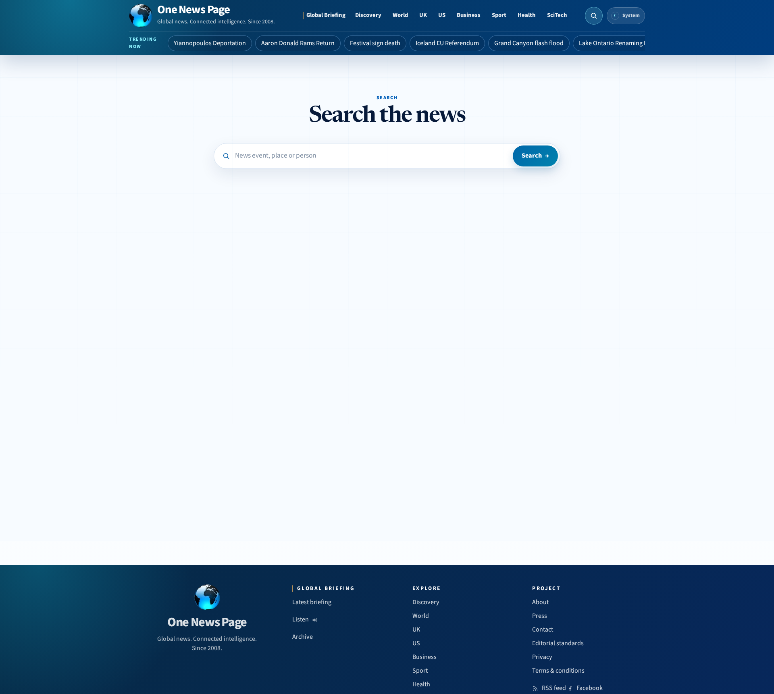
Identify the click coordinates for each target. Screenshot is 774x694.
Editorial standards (558, 643)
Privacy (542, 656)
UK (423, 15)
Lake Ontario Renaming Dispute (622, 43)
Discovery (368, 15)
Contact (542, 629)
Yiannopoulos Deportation (210, 43)
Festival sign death (375, 43)
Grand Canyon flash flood (529, 43)
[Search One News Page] (594, 16)
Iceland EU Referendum (447, 43)
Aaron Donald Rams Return (298, 43)
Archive (302, 636)
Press (539, 615)
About (540, 602)
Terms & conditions (558, 670)
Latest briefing (311, 602)
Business (469, 15)
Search (535, 155)
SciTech (557, 15)
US (441, 15)
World (400, 15)
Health (527, 15)
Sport (499, 15)
